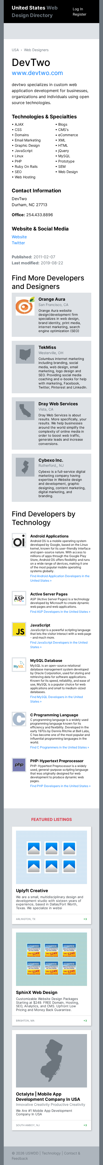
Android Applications (49, 536)
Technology (51, 1153)
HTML (63, 145)
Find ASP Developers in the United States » (60, 611)
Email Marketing (28, 140)
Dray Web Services (58, 403)
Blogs (62, 124)
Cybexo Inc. (50, 460)
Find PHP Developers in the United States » (60, 786)
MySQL (64, 156)
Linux (19, 156)
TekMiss (47, 347)
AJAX (19, 124)
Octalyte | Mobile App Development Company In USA (48, 1097)
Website (19, 236)
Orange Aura (51, 299)
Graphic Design (27, 145)
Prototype (66, 161)
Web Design (68, 172)
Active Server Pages (49, 594)
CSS (18, 129)
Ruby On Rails (26, 166)
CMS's (63, 129)
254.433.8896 (39, 214)
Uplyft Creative (32, 890)
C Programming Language (54, 715)
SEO (18, 172)
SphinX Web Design (37, 992)
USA (15, 50)
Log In (78, 9)
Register (79, 14)
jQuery (63, 150)
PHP (18, 161)
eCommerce (68, 135)
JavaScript (23, 150)
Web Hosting (25, 177)
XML (62, 140)
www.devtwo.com (37, 72)
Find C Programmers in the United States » (59, 747)
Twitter (18, 242)
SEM (62, 166)
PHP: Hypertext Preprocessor (57, 760)
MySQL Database (46, 660)
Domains (22, 135)
